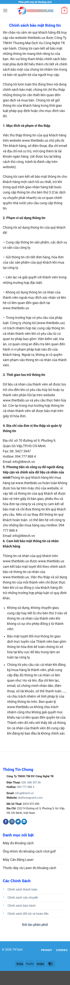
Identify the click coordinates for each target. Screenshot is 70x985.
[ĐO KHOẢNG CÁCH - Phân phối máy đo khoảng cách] (35, 10)
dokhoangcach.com (30, 797)
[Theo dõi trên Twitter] (18, 822)
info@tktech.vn (24, 793)
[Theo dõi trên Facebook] (6, 822)
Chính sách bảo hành (21, 905)
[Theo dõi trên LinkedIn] (24, 822)
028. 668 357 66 (31, 782)
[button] (5, 10)
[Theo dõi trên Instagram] (12, 822)
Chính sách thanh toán (22, 889)
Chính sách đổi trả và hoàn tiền (28, 913)
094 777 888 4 (25, 787)
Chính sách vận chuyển (22, 897)
